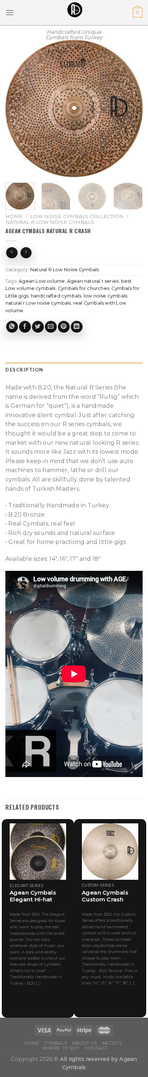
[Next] (130, 108)
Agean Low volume (42, 281)
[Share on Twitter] (38, 327)
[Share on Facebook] (25, 327)
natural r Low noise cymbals (38, 303)
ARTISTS (112, 1043)
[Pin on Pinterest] (64, 327)
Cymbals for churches (83, 288)
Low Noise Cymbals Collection (77, 216)
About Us (84, 1043)
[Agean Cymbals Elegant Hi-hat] (38, 851)
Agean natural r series (93, 281)
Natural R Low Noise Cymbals (49, 222)
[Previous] (17, 108)
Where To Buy (60, 1048)
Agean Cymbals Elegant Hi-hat (33, 896)
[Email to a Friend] (51, 327)
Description (24, 370)
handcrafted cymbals (56, 296)
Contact (96, 1048)
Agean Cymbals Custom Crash (105, 896)
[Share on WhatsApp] (12, 327)
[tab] (74, 369)
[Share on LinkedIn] (77, 327)
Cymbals (55, 1043)
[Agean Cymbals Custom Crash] (110, 851)
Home (14, 216)
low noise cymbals (105, 296)
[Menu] (9, 12)
